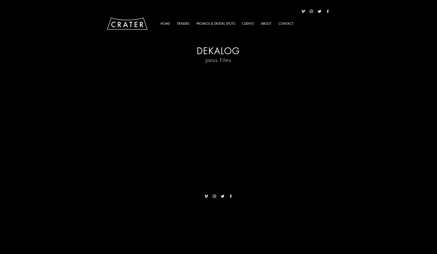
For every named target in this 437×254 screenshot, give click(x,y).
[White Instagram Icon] (311, 11)
